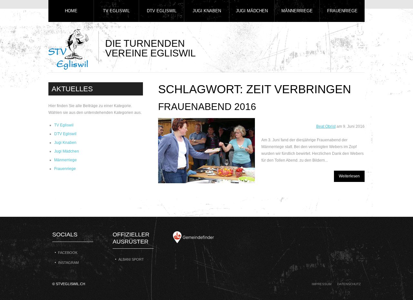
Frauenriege (342, 10)
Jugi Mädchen (252, 10)
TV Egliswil (116, 10)
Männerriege (297, 10)
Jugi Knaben (207, 10)
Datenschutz (349, 284)
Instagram (68, 263)
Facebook (67, 253)
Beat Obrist (326, 126)
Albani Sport (131, 259)
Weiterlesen (349, 176)
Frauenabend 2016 (207, 106)
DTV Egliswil (161, 10)
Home (71, 10)
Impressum (321, 284)
